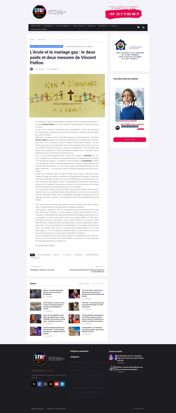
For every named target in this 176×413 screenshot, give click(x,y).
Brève (71, 371)
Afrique (73, 367)
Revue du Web (39, 69)
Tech (95, 393)
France (74, 378)
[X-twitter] (34, 384)
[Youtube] (56, 384)
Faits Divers (97, 374)
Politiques (44, 46)
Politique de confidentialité (56, 409)
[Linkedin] (62, 384)
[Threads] (50, 384)
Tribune (99, 393)
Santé (86, 387)
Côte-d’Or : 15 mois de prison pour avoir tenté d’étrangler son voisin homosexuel (93, 305)
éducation (56, 255)
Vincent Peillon (35, 258)
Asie (77, 367)
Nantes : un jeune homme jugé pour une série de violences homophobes (53, 292)
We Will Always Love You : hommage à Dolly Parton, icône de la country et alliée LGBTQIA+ (130, 358)
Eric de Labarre (67, 255)
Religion (79, 388)
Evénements (85, 375)
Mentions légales (37, 409)
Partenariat (82, 383)
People (89, 383)
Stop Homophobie (56, 46)
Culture (91, 370)
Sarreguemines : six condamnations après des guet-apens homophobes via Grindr (93, 329)
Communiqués (80, 370)
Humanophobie (95, 378)
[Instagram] (45, 384)
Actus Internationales (91, 362)
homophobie (78, 255)
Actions (74, 362)
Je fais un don (129, 140)
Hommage (82, 379)
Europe (77, 374)
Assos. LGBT (41, 39)
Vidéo (85, 396)
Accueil (32, 39)
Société (94, 387)
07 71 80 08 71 (49, 371)
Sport (101, 388)
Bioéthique (100, 367)
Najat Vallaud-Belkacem (92, 255)
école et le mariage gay (44, 255)
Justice (74, 383)
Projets (73, 388)
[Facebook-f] (39, 384)
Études (91, 397)
